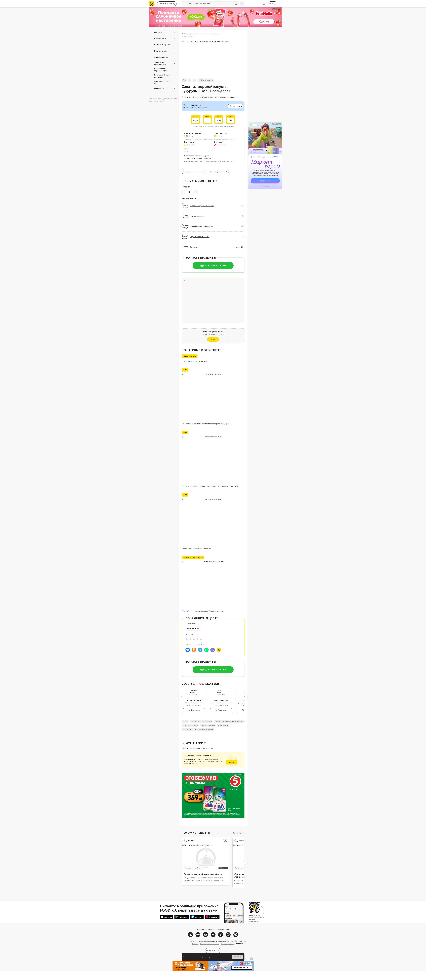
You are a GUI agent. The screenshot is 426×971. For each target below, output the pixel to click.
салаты (185, 721)
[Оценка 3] (194, 639)
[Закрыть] (245, 941)
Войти (231, 762)
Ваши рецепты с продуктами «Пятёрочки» (198, 730)
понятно (237, 957)
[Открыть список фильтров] (236, 3)
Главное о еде (160, 51)
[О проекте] (174, 88)
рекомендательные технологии (213, 957)
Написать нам (214, 950)
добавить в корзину (215, 265)
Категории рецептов (227, 944)
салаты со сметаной (190, 725)
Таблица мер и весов (217, 172)
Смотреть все (238, 833)
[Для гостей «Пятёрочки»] (174, 63)
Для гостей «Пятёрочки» (160, 63)
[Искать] (242, 3)
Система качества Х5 (162, 82)
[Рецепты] (174, 32)
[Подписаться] (225, 841)
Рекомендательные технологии (209, 944)
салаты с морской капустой (201, 721)
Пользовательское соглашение (227, 941)
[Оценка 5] (201, 639)
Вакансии (195, 944)
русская (186, 151)
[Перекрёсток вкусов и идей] (174, 69)
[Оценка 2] (190, 639)
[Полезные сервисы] (174, 44)
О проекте (159, 88)
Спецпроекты (160, 38)
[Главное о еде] (174, 51)
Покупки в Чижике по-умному (162, 76)
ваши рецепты (223, 725)
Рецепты (158, 32)
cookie (229, 957)
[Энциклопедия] (174, 57)
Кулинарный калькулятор (192, 172)
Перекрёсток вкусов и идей (160, 70)
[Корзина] (264, 4)
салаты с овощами (208, 725)
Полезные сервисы (162, 45)
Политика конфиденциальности (206, 941)
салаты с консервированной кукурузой (229, 721)
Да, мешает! (213, 339)
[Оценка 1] (187, 639)
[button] (181, 697)
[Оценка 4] (197, 639)
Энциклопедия (161, 57)
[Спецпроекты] (174, 38)
